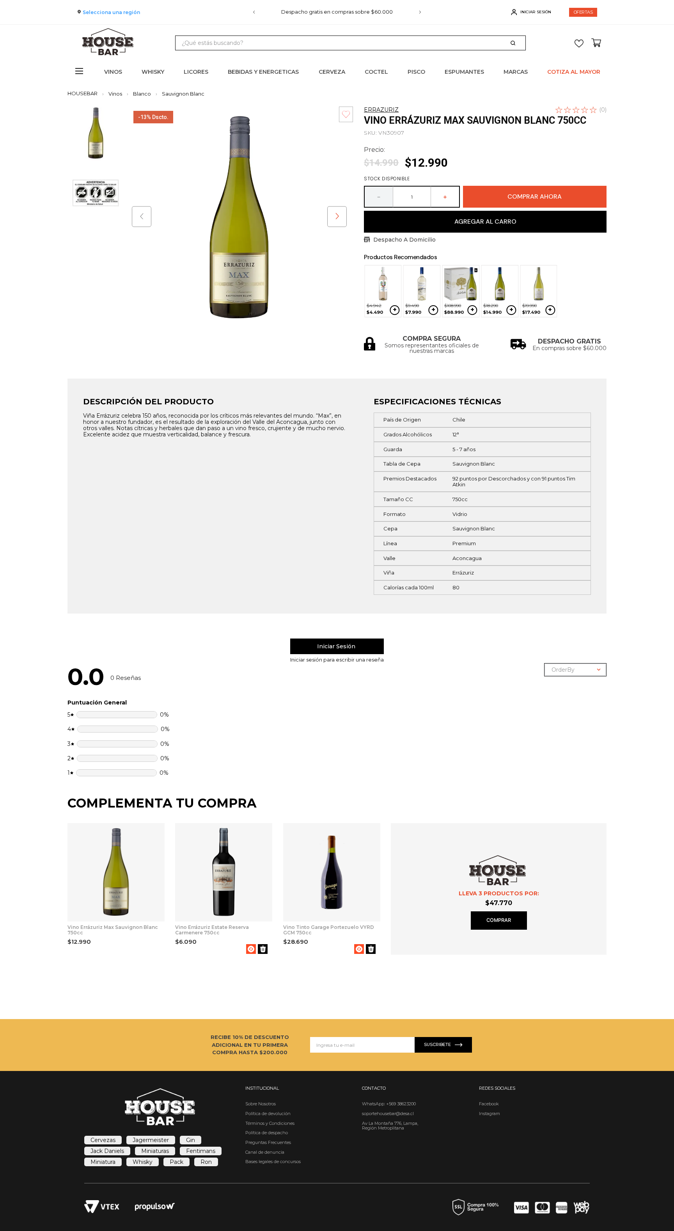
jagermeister (151, 1140)
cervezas (102, 1140)
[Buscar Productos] (514, 43)
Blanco (142, 94)
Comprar (498, 920)
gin (190, 1140)
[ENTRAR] (532, 12)
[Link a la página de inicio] (84, 93)
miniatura (102, 1161)
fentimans (200, 1151)
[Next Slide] (420, 12)
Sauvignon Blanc (183, 94)
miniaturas (155, 1151)
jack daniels (107, 1151)
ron (206, 1161)
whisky (143, 1161)
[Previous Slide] (254, 12)
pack (176, 1161)
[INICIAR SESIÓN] (337, 646)
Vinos (115, 94)
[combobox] (350, 43)
